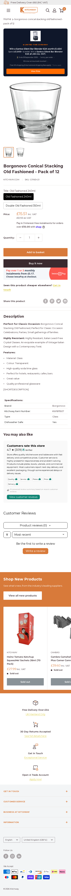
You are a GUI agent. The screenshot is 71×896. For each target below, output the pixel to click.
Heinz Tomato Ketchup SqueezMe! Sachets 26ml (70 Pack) (23, 660)
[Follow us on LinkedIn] (19, 856)
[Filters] (7, 534)
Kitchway (12, 652)
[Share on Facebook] (45, 301)
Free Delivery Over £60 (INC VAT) (29, 2)
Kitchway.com (11, 179)
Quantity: (8, 237)
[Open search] (48, 10)
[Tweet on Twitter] (58, 301)
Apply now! (35, 779)
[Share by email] (65, 301)
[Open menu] (8, 10)
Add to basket (35, 252)
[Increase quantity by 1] (38, 237)
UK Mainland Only (35, 714)
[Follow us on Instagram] (12, 856)
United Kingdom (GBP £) (35, 840)
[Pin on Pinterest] (52, 301)
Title (19, 190)
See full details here (35, 735)
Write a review (35, 551)
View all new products (23, 595)
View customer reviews (23, 497)
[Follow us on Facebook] (5, 856)
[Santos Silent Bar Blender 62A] (35, 36)
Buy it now (35, 263)
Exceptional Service (35, 757)
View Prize (35, 71)
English (8, 840)
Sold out (25, 681)
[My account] (54, 10)
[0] (61, 10)
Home (7, 19)
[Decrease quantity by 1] (20, 237)
